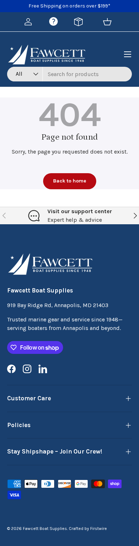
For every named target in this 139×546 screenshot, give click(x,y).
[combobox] (69, 74)
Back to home (69, 181)
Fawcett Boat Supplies (45, 528)
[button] (107, 22)
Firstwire (98, 528)
